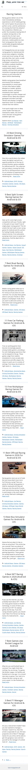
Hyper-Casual (17, 247)
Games (16, 184)
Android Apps (8, 181)
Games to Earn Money (9, 627)
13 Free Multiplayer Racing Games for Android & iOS (14, 389)
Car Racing (15, 121)
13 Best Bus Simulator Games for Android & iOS (14, 519)
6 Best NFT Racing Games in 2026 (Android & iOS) (14, 577)
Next (8, 760)
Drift (15, 181)
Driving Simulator (13, 125)
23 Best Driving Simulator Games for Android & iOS (14, 135)
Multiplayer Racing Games (15, 252)
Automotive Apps (19, 371)
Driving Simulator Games (10, 373)
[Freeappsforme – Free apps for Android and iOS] (14, 2)
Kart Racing (10, 250)
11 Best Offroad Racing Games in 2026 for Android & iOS (14, 455)
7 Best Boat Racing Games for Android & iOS (14, 266)
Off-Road (10, 123)
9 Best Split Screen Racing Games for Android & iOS (14, 197)
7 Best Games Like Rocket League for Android (14, 643)
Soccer (14, 692)
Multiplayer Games (8, 439)
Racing (4, 186)
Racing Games (11, 186)
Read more (16, 176)
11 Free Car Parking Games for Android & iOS (14, 323)
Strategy (20, 255)
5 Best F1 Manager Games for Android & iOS (14, 703)
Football (10, 690)
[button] (2, 6)
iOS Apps (22, 184)
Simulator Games (17, 566)
